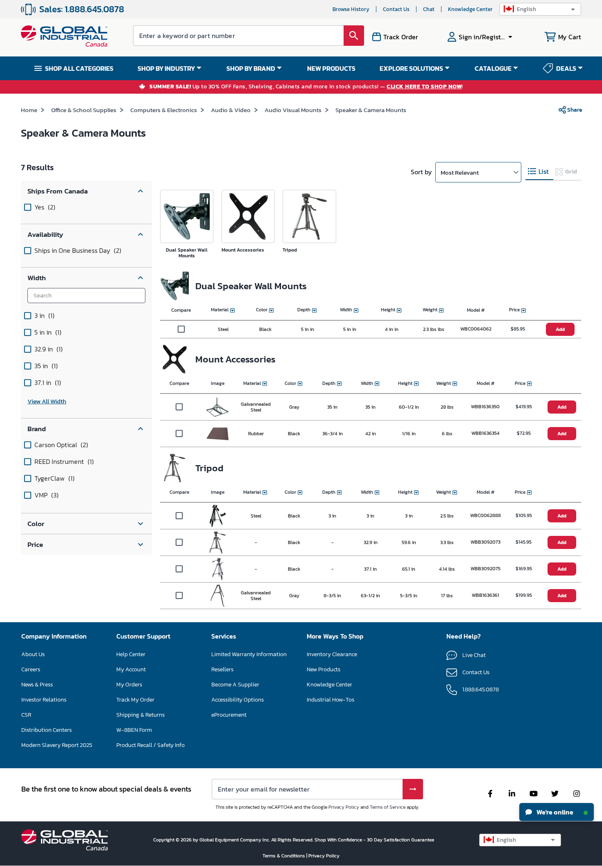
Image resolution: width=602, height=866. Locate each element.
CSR (26, 715)
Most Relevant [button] (460, 172)
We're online (554, 812)
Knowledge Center (470, 9)
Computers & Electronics (163, 110)
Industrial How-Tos (330, 699)
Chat (429, 9)
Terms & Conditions (284, 855)
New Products (323, 669)
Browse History (351, 9)
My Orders (129, 684)
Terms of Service (387, 807)
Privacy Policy (343, 807)
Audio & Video (231, 110)
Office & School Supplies (83, 110)
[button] (540, 9)
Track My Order (135, 699)
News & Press (37, 684)
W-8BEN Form (134, 730)
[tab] (539, 171)
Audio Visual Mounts (293, 110)
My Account (131, 669)
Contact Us (396, 9)
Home (29, 110)
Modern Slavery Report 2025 (56, 745)
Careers (30, 669)
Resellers (222, 669)
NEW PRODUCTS (331, 68)
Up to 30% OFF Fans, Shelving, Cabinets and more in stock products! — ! (306, 86)
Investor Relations (43, 699)
